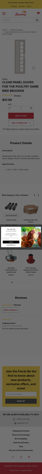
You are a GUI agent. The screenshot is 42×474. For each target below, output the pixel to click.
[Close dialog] (40, 228)
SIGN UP (11, 242)
